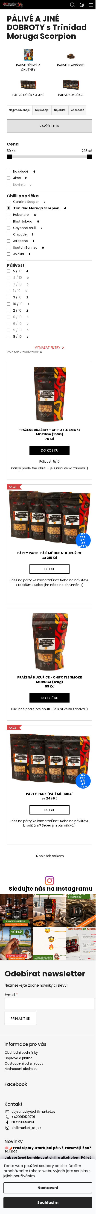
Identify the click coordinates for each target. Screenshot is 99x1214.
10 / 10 (21, 304)
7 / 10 (21, 284)
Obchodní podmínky (21, 1052)
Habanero (25, 214)
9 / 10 (21, 330)
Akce (20, 178)
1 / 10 (20, 290)
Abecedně (77, 110)
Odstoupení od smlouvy (24, 1063)
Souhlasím (47, 1202)
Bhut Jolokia (26, 221)
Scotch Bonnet (28, 247)
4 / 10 (21, 277)
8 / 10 (20, 336)
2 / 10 (20, 310)
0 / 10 (21, 317)
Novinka (22, 184)
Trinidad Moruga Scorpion (39, 208)
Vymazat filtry (47, 347)
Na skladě (24, 171)
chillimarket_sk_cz (26, 1127)
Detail (49, 569)
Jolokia (21, 254)
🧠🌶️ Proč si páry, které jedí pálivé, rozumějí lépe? (48, 1148)
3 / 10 (20, 297)
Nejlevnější (42, 110)
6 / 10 (21, 323)
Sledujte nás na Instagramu (51, 889)
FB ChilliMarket (23, 1122)
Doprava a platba (18, 1058)
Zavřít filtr (49, 126)
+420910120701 (23, 1117)
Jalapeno (23, 240)
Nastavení (48, 1187)
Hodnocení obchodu (21, 1068)
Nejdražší (60, 110)
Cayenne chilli (27, 228)
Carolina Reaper (29, 201)
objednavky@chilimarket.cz (33, 1111)
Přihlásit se (20, 1018)
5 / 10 (21, 271)
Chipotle (23, 234)
